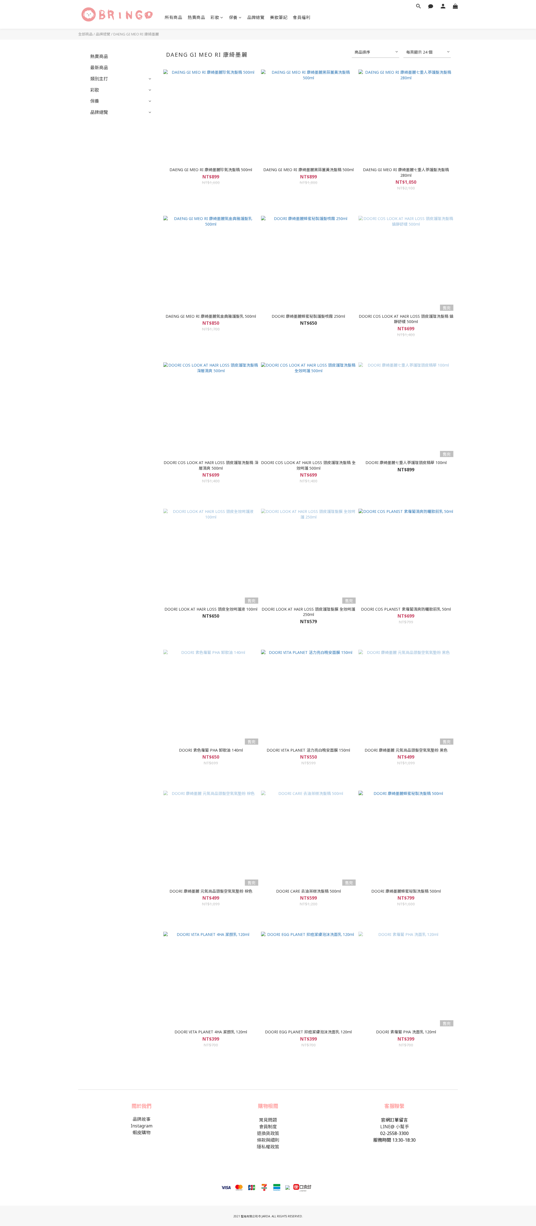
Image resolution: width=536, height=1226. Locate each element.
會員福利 (301, 17)
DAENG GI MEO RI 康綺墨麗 (136, 34)
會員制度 (268, 1127)
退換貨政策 (268, 1133)
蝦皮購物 (141, 1132)
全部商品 (85, 34)
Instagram (141, 1126)
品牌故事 (141, 1119)
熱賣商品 (196, 17)
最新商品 (99, 67)
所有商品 (173, 17)
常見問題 (268, 1120)
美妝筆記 (278, 17)
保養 (233, 17)
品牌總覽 (255, 17)
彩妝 (214, 17)
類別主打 (99, 79)
